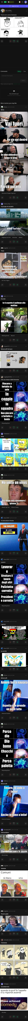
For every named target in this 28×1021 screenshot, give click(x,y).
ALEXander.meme (8, 940)
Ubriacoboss (5, 832)
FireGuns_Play (7, 203)
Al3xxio (5, 107)
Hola (2, 436)
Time (25, 71)
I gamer (3, 624)
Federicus (6, 781)
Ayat (5, 296)
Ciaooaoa (4, 943)
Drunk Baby (5, 855)
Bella (2, 110)
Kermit (13, 335)
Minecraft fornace (6, 349)
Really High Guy (6, 507)
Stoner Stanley (15, 507)
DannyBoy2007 (7, 829)
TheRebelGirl (6, 433)
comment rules (16, 84)
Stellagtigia (6, 984)
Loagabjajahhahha (8, 377)
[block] (26, 11)
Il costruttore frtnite (7, 521)
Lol (2, 478)
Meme (20, 237)
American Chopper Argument (9, 193)
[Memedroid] (5, 2)
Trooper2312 (7, 346)
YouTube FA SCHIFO (7, 206)
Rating (19, 71)
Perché (3, 299)
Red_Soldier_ (8, 10)
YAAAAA (3, 868)
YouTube (15, 237)
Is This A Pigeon (5, 280)
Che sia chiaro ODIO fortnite (10, 380)
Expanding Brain (6, 423)
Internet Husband (6, 713)
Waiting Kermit (5, 335)
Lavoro (3, 562)
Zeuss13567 (6, 517)
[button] (22, 2)
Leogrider (6, 248)
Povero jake (4, 914)
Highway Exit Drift (6, 237)
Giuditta (4, 1012)
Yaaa (2, 251)
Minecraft (4, 678)
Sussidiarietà (5, 987)
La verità (4, 651)
